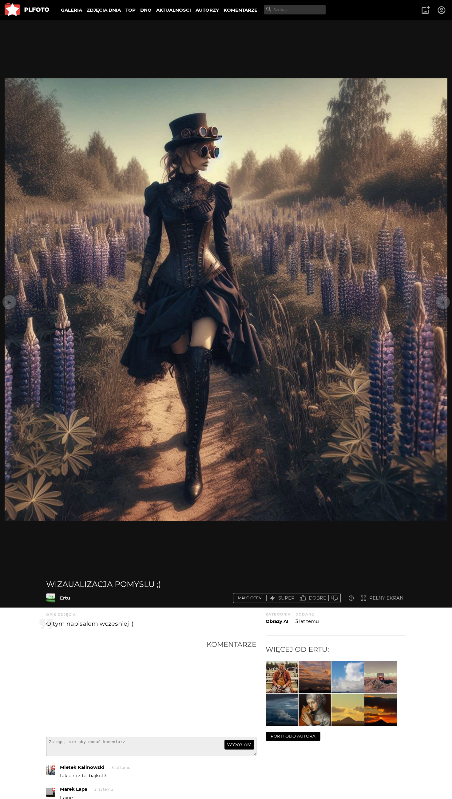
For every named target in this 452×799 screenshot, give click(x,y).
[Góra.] (282, 710)
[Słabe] (334, 598)
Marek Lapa (73, 789)
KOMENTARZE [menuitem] (240, 10)
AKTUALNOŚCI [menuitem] (173, 10)
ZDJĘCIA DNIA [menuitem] (104, 10)
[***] (380, 677)
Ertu (65, 598)
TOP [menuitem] (130, 10)
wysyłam (239, 744)
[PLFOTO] (27, 10)
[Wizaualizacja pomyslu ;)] (50, 598)
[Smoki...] (347, 710)
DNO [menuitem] (146, 10)
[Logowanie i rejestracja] (442, 10)
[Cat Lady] (315, 710)
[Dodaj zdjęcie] (425, 10)
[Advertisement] (126, 686)
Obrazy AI (277, 621)
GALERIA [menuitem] (71, 10)
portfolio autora (293, 736)
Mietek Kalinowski (82, 767)
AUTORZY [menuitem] (207, 10)
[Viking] (282, 677)
